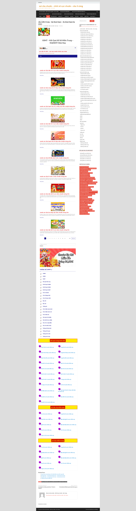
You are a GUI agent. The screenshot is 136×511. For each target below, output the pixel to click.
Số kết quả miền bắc (84, 142)
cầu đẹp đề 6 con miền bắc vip (85, 39)
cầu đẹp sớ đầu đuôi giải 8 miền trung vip (88, 79)
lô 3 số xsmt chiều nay (66, 463)
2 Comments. (61, 25)
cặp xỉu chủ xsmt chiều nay (47, 468)
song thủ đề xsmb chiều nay (67, 358)
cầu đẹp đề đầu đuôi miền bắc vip (86, 46)
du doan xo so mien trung (84, 171)
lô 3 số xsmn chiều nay (66, 430)
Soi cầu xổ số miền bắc (64, 11)
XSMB (40, 16)
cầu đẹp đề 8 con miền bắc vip (85, 41)
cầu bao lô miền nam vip (84, 92)
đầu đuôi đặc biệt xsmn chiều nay (68, 424)
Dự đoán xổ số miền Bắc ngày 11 (85, 188)
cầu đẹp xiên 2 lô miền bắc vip (85, 66)
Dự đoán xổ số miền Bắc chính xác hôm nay (86, 186)
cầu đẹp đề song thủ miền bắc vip (86, 48)
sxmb (91, 203)
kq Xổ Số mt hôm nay (54, 481)
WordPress (92, 509)
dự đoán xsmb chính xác (83, 182)
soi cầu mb (92, 200)
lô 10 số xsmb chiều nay (66, 384)
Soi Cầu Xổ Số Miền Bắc (89, 201)
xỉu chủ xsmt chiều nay (46, 447)
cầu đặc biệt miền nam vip (85, 94)
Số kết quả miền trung (84, 144)
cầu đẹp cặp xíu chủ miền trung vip (86, 77)
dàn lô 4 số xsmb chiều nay (67, 363)
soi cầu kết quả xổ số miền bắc (84, 200)
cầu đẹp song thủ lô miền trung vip (86, 83)
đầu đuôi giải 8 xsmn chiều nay (68, 419)
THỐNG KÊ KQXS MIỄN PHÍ (46, 478)
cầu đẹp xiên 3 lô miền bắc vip (85, 68)
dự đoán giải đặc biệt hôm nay (84, 174)
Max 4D (81, 128)
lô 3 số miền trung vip (84, 89)
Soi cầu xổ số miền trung (84, 72)
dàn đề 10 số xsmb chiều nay (48, 402)
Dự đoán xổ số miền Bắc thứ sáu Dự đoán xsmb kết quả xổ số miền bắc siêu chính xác (88, 192)
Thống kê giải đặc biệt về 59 (84, 207)
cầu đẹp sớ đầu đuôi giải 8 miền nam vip (87, 98)
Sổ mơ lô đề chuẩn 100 (84, 110)
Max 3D (81, 126)
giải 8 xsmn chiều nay (46, 424)
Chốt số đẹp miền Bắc (92, 168)
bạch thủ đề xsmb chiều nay (47, 358)
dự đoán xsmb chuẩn (89, 180)
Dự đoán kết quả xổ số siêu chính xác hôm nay (87, 177)
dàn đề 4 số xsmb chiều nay (47, 363)
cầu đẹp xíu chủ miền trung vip (86, 85)
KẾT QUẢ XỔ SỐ (54, 16)
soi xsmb (87, 203)
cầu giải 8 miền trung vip (84, 87)
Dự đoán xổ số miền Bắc (83, 185)
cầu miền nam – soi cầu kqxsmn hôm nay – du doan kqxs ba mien (53, 476)
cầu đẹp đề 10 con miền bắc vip (86, 42)
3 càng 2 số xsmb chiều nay (47, 384)
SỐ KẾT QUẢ (92, 16)
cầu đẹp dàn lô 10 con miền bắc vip (86, 35)
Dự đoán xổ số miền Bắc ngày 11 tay (85, 189)
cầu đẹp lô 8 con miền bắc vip (85, 53)
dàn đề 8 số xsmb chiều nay (67, 396)
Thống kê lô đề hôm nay (84, 112)
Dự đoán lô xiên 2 (82, 179)
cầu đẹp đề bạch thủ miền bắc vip (86, 44)
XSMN (44, 16)
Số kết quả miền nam (84, 146)
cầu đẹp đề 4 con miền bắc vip (85, 37)
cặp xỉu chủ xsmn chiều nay (47, 435)
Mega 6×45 (82, 124)
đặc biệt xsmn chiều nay (46, 419)
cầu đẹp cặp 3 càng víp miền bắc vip (86, 33)
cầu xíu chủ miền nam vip (85, 106)
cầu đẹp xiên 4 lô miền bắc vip (85, 70)
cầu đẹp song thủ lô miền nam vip (86, 103)
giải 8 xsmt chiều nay (46, 458)
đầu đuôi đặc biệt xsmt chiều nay (68, 458)
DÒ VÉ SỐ (76, 16)
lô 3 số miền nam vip (84, 108)
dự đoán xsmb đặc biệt (92, 183)
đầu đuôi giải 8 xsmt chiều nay (68, 452)
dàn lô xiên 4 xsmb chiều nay (48, 379)
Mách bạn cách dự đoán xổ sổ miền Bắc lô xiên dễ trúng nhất (52, 474)
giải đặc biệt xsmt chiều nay (47, 452)
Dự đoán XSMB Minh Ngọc (92, 182)
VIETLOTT (60, 16)
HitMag (96, 509)
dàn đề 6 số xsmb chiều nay (47, 396)
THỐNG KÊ (67, 16)
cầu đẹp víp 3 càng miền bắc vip (86, 64)
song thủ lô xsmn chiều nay (67, 414)
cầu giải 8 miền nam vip (84, 105)
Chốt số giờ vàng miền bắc (84, 166)
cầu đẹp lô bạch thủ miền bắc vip (86, 59)
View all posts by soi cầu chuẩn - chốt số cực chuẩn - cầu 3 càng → (57, 495)
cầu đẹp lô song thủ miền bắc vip (86, 62)
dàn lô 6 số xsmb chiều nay (47, 368)
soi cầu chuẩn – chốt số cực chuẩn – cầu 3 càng (61, 6)
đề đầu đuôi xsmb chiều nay (47, 390)
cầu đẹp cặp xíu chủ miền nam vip (86, 96)
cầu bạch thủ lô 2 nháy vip (85, 32)
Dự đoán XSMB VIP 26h (83, 183)
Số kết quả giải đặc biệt (83, 204)
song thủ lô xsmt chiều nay (67, 447)
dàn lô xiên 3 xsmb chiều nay (67, 374)
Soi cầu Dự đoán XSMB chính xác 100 (86, 198)
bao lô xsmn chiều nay (46, 430)
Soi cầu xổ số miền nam (84, 91)
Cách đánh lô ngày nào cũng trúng (85, 169)
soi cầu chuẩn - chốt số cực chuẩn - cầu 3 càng (51, 25)
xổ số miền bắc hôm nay (83, 212)
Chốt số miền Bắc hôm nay (84, 168)
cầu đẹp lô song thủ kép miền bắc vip (87, 61)
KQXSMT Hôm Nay (62, 481)
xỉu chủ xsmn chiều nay (46, 414)
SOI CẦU (71, 16)
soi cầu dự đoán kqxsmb (83, 197)
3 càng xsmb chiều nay (66, 379)
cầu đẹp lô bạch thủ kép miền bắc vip (87, 57)
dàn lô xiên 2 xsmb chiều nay (48, 374)
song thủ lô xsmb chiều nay (67, 347)
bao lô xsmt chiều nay (46, 463)
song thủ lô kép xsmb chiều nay (68, 352)
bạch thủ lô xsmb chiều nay (47, 347)
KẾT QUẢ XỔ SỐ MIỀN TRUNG (46, 481)
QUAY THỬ (86, 16)
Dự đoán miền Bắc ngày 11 (91, 179)
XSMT (48, 16)
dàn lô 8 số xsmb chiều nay (67, 368)
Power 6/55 (82, 130)
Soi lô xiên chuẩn (82, 203)
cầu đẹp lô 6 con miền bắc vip (85, 51)
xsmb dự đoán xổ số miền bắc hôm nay (86, 209)
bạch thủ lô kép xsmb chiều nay (48, 352)
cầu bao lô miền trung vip (85, 73)
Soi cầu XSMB (82, 201)
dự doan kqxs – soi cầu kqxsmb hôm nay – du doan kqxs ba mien (53, 475)
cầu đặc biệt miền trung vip (85, 75)
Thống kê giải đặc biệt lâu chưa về (85, 206)
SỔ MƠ (81, 16)
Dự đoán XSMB (82, 180)
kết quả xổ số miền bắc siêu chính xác (85, 195)
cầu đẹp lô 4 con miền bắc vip (85, 50)
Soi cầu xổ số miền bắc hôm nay (78, 11)
